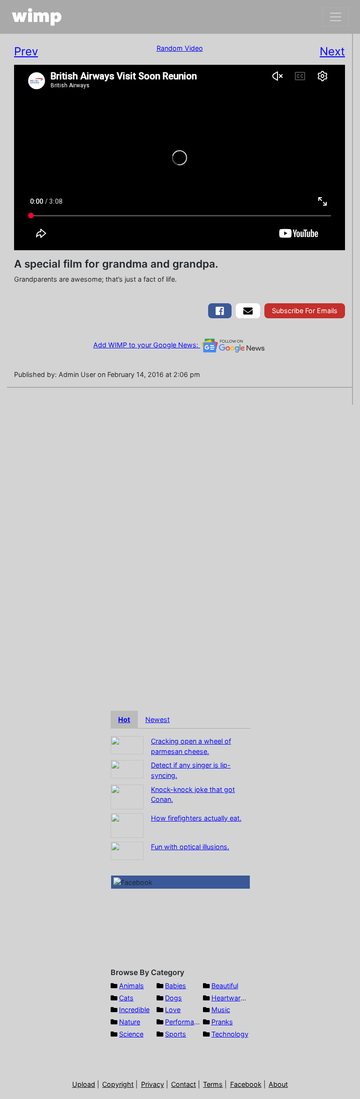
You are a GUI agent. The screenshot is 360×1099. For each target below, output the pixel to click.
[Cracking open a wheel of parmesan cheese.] (127, 744)
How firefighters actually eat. (196, 818)
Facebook (246, 1084)
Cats (126, 998)
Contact (183, 1084)
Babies (175, 986)
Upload (83, 1084)
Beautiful (224, 986)
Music (220, 1010)
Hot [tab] (124, 719)
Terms (213, 1084)
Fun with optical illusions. (190, 847)
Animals (131, 986)
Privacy (152, 1084)
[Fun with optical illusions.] (127, 850)
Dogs (173, 998)
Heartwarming (233, 998)
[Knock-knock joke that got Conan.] (127, 796)
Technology (229, 1034)
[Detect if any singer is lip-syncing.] (127, 769)
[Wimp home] (36, 17)
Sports (175, 1034)
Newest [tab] (157, 719)
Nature (129, 1022)
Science (131, 1034)
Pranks (222, 1022)
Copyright (118, 1084)
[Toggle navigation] (335, 17)
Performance (185, 1022)
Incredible (134, 1010)
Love (172, 1010)
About (278, 1084)
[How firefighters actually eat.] (127, 825)
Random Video (180, 48)
